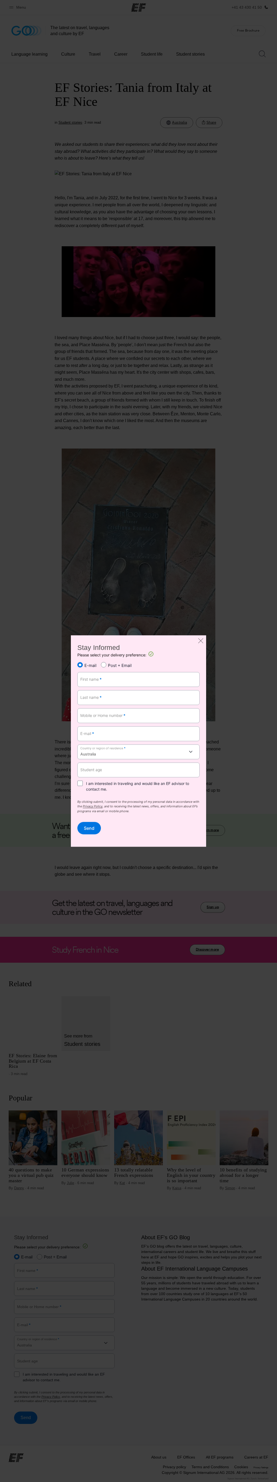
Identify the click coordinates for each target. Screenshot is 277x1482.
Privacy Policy (93, 806)
